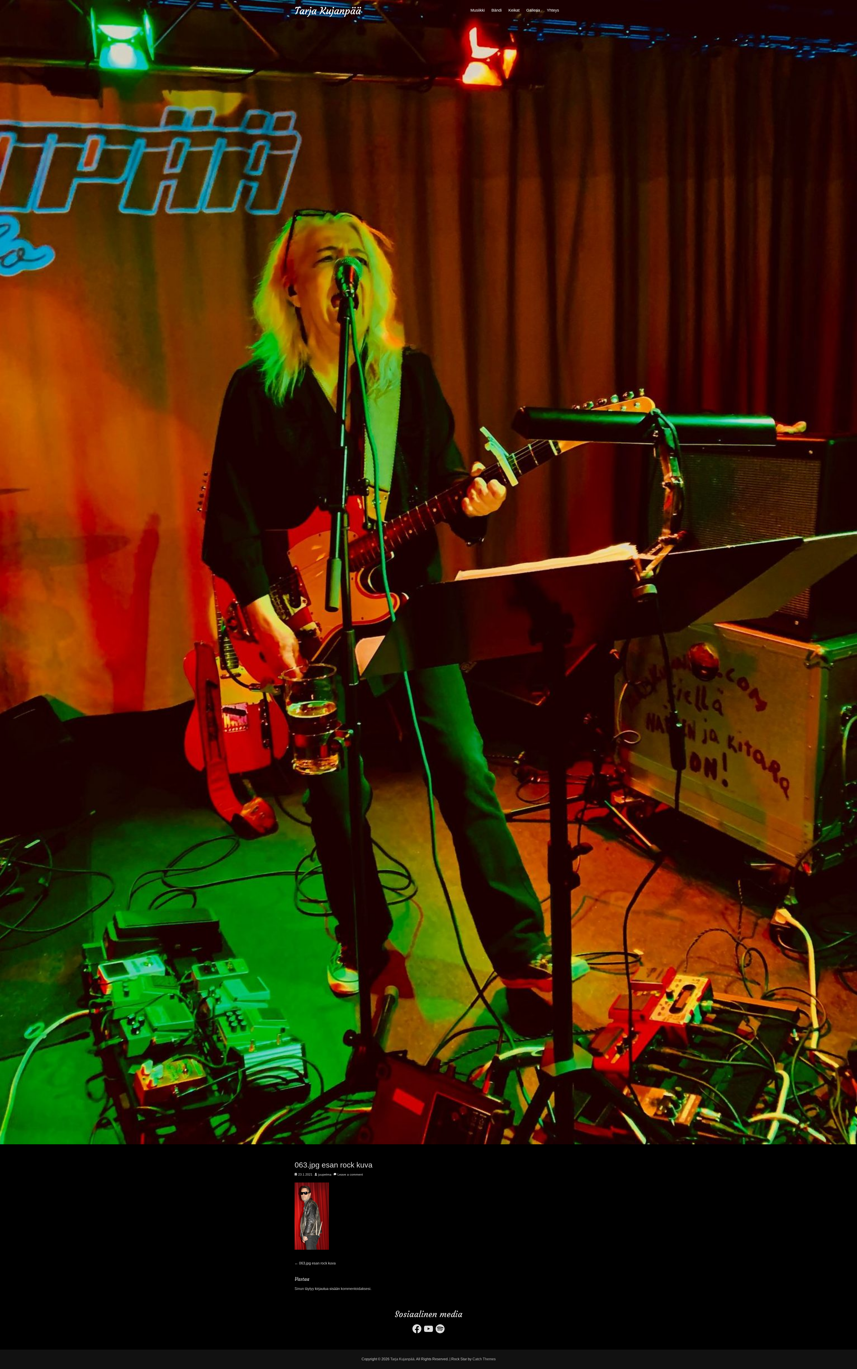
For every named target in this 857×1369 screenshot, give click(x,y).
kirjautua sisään (327, 1289)
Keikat (514, 10)
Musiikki (477, 10)
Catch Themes (484, 1359)
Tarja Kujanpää (328, 11)
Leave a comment (350, 1174)
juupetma (324, 1174)
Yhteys (553, 10)
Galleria (533, 10)
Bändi (496, 10)
